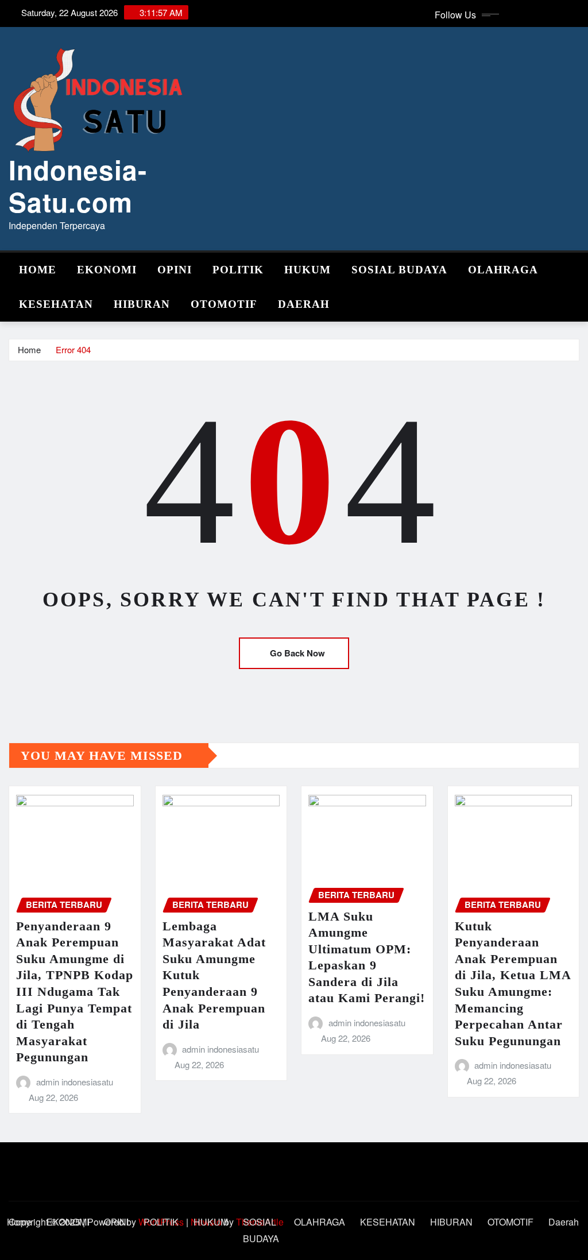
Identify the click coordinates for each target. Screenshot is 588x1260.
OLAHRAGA (503, 270)
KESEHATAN (56, 304)
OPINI (174, 270)
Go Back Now (297, 653)
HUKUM (307, 270)
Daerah (304, 304)
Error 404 (73, 349)
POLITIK (238, 270)
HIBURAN (142, 304)
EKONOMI (107, 270)
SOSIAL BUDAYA (399, 270)
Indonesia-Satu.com (78, 185)
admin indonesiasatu (74, 1082)
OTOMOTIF (224, 304)
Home (37, 270)
